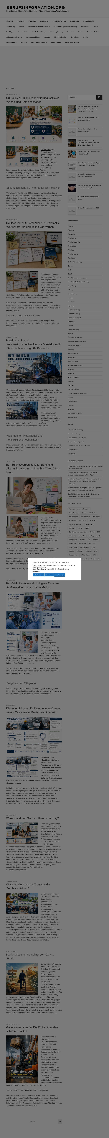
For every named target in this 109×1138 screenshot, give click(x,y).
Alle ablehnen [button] (49, 574)
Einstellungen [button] (60, 575)
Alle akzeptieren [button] (38, 574)
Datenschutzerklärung (44, 565)
